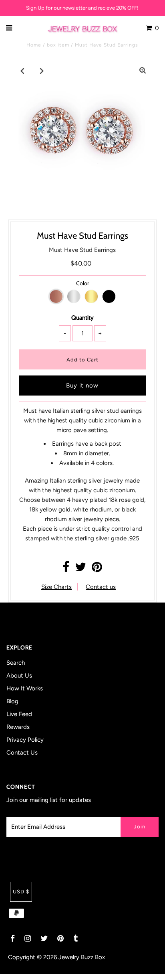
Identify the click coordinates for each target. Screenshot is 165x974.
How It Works (24, 688)
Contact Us (22, 752)
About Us (19, 675)
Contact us (101, 586)
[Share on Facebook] (65, 569)
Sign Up (35, 8)
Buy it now (82, 385)
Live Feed (19, 714)
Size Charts (56, 586)
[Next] (42, 70)
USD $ (21, 892)
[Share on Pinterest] (97, 569)
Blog (12, 701)
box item (58, 45)
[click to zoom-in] (142, 70)
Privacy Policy (25, 739)
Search (15, 662)
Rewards (18, 726)
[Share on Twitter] (80, 569)
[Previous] (22, 70)
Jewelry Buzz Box (81, 957)
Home (33, 45)
